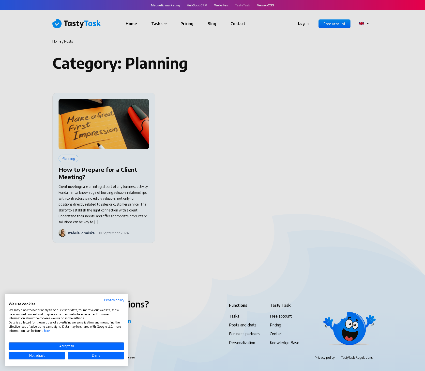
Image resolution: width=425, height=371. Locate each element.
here (47, 331)
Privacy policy (114, 300)
